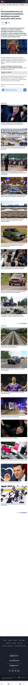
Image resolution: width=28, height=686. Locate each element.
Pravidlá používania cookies (20, 645)
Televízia (5, 640)
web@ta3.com (14, 665)
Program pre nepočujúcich (7, 645)
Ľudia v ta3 (20, 643)
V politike (22, 4)
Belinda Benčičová (13, 84)
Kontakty (14, 643)
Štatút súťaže (22, 640)
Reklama (15, 640)
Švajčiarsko (22, 84)
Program (10, 640)
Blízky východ (15, 4)
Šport (2, 9)
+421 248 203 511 (14, 660)
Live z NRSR (9, 4)
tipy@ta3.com (14, 656)
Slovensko (3, 86)
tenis (19, 84)
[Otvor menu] (26, 1)
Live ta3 (3, 4)
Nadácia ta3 (8, 643)
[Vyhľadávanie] (22, 1)
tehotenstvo (6, 84)
